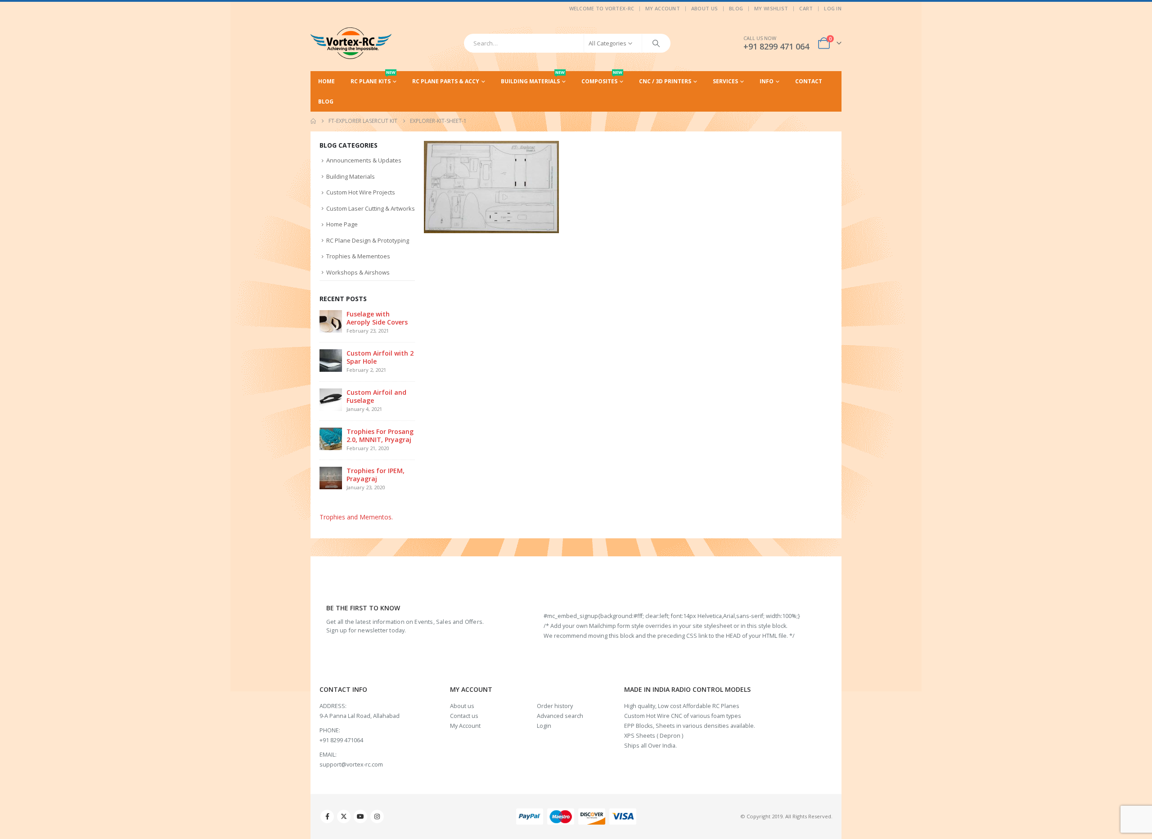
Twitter (344, 816)
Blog (736, 8)
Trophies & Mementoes (358, 256)
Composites (601, 78)
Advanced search (560, 716)
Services (725, 81)
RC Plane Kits (373, 78)
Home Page (342, 224)
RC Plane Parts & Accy (445, 81)
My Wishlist (771, 8)
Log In (833, 8)
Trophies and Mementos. (356, 517)
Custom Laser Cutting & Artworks (370, 208)
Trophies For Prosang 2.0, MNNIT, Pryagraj (380, 435)
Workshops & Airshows (358, 272)
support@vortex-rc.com (351, 764)
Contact (808, 81)
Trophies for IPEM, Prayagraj (375, 474)
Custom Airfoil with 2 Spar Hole (380, 357)
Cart (806, 8)
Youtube (360, 816)
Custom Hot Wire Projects (360, 192)
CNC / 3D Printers (665, 81)
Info (767, 81)
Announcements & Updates (363, 160)
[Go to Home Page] (313, 121)
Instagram (377, 816)
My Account (662, 8)
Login (544, 726)
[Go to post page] (331, 320)
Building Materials (533, 78)
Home (326, 81)
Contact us (464, 716)
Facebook (327, 816)
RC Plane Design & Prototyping (367, 240)
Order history (555, 706)
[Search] (656, 43)
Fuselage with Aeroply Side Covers (377, 318)
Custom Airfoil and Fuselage (376, 396)
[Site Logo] (351, 43)
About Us (704, 8)
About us (462, 706)
